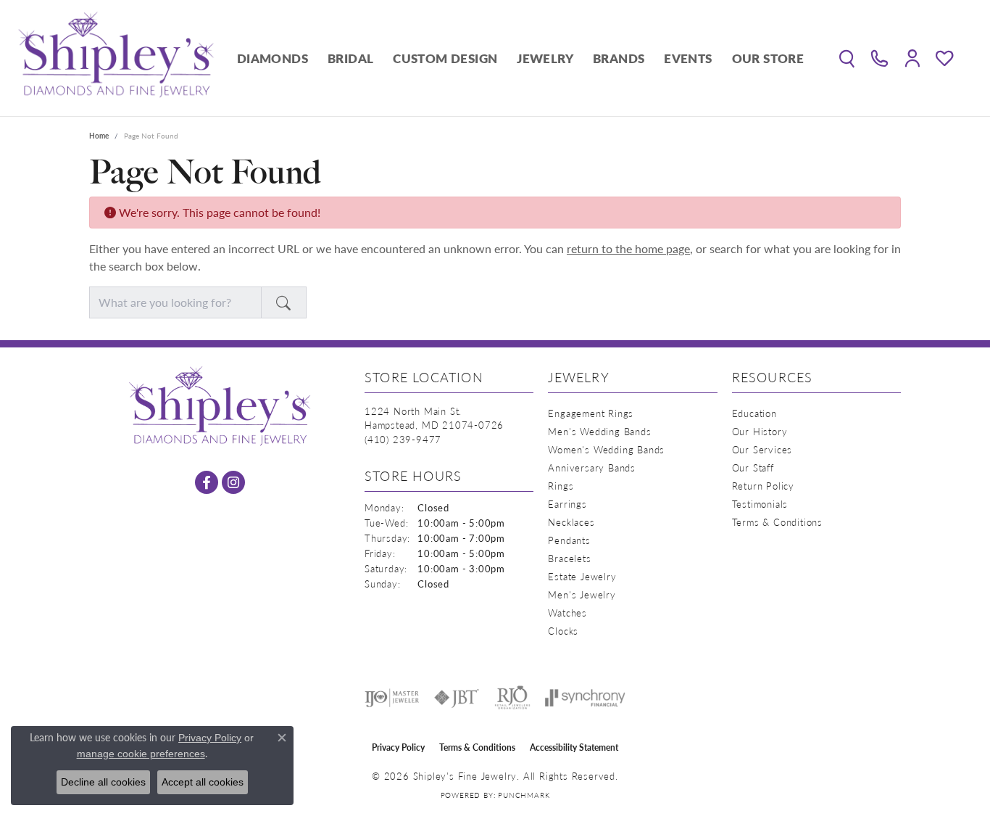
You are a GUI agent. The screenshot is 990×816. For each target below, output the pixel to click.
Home (99, 136)
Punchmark (523, 795)
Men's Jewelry (581, 594)
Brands (618, 58)
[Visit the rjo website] (512, 698)
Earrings (567, 504)
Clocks (563, 631)
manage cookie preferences (141, 753)
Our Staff (753, 467)
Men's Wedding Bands (599, 431)
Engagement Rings (590, 413)
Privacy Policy (398, 747)
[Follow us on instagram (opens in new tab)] (233, 482)
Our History (760, 431)
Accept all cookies (203, 782)
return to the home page (628, 248)
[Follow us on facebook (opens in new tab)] (206, 482)
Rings (560, 486)
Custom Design (445, 58)
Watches (567, 612)
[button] (847, 58)
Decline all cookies (103, 782)
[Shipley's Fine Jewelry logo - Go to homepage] (116, 58)
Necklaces (571, 522)
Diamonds (272, 58)
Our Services (762, 449)
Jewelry (545, 58)
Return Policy (763, 486)
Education (754, 413)
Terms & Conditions (777, 522)
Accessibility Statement (574, 747)
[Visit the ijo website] (392, 698)
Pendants (569, 540)
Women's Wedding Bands (606, 449)
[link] (879, 58)
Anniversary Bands (592, 467)
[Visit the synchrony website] (585, 698)
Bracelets (569, 558)
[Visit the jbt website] (456, 698)
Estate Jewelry (582, 576)
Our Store (768, 58)
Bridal (350, 58)
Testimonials (760, 504)
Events (688, 58)
